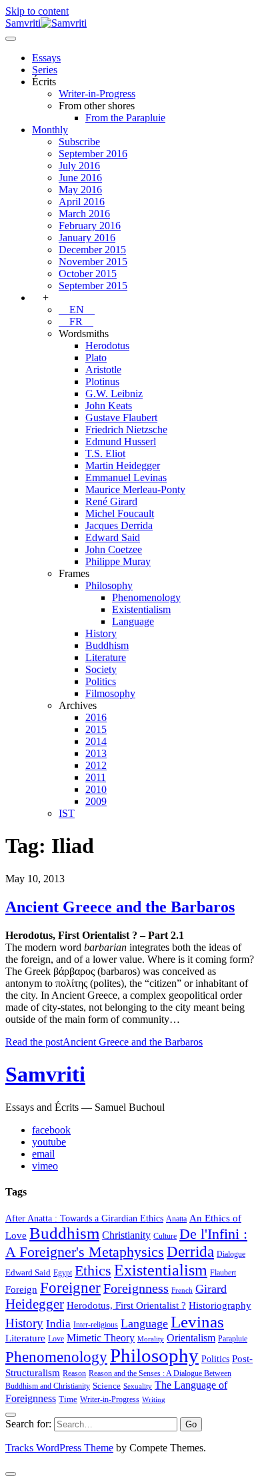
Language (133, 621)
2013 (96, 753)
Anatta (176, 1218)
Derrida (190, 1251)
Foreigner (70, 1287)
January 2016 (87, 237)
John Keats (108, 405)
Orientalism (191, 1337)
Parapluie (232, 1338)
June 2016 (80, 177)
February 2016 (90, 225)
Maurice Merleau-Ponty (135, 489)
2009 (96, 801)
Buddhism (107, 645)
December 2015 (92, 249)
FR (76, 321)
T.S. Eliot (105, 453)
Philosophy (109, 585)
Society (101, 669)
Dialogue (231, 1254)
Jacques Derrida (119, 525)
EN (77, 309)
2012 (96, 765)
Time (68, 1399)
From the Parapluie (125, 117)
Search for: (28, 1423)
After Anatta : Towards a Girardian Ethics (84, 1218)
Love (56, 1338)
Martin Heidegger (122, 465)
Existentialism (141, 609)
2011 (95, 777)
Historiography (220, 1305)
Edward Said (112, 537)
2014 (96, 741)
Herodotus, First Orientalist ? (126, 1305)
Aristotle (103, 369)
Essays (46, 57)
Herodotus (107, 345)
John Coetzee (113, 549)
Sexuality (137, 1386)
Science (107, 1386)
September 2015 (93, 285)
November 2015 (93, 261)
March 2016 (84, 213)
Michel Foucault (119, 513)
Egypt (62, 1272)
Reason (74, 1373)
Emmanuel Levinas (126, 477)
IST (67, 813)
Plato (96, 357)
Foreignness (136, 1288)
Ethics (93, 1271)
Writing (153, 1399)
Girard (211, 1288)
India (58, 1323)
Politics (100, 681)
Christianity (126, 1235)
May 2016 (80, 189)
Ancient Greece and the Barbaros (120, 907)
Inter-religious (95, 1324)
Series (44, 69)
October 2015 (88, 273)
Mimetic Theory (101, 1337)
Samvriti (45, 1074)
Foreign (21, 1289)
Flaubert (223, 1272)
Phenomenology (146, 597)
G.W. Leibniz (114, 393)
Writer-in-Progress (97, 93)
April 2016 (82, 201)
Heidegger (34, 1304)
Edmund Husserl (120, 441)
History (101, 633)
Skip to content (37, 11)
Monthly (50, 129)
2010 (96, 789)
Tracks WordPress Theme (59, 1447)
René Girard (111, 501)
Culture (165, 1236)
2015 (96, 729)
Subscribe (79, 141)
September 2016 (93, 153)
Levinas (197, 1321)
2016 (96, 717)
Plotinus (102, 381)
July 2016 (79, 165)
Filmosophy (110, 693)
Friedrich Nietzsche (126, 429)
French (182, 1290)
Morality (150, 1339)
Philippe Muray (118, 561)
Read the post (104, 1042)
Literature (105, 657)
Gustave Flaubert (121, 417)
